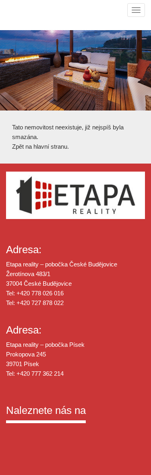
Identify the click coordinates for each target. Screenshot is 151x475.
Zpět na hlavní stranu (39, 146)
